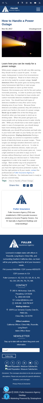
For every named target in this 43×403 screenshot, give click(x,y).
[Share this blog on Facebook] (24, 185)
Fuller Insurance (21, 209)
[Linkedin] (31, 3)
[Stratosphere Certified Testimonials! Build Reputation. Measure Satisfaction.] (21, 366)
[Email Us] (3, 3)
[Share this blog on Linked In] (31, 185)
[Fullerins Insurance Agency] (14, 9)
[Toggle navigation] (38, 9)
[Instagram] (26, 3)
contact (33, 170)
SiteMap (22, 395)
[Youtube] (35, 3)
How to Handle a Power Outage (21, 181)
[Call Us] (6, 3)
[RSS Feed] (39, 3)
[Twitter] (22, 3)
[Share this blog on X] (28, 185)
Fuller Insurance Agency (23, 173)
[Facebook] (18, 3)
